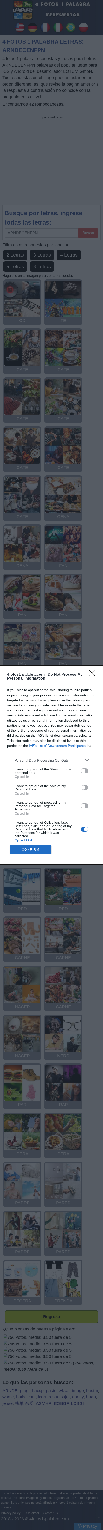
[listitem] (51, 760)
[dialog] (51, 765)
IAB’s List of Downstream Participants (57, 746)
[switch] (84, 770)
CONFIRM (31, 849)
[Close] (93, 674)
